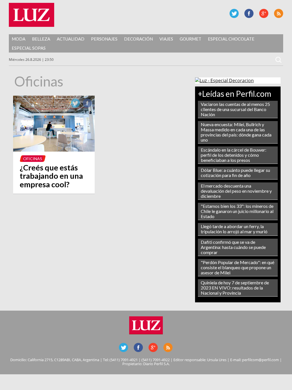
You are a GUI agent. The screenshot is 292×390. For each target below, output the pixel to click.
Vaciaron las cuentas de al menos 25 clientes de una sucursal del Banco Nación (235, 109)
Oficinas (32, 158)
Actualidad (70, 38)
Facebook (249, 13)
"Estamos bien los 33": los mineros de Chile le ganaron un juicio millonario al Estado (237, 211)
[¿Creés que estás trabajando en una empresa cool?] (53, 150)
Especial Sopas (29, 48)
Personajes (104, 38)
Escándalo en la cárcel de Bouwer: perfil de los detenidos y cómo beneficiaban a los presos (233, 155)
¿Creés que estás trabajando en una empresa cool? (51, 176)
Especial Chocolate (231, 38)
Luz (31, 15)
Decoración (138, 38)
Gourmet (190, 38)
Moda (18, 38)
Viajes (166, 38)
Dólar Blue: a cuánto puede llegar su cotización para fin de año (235, 172)
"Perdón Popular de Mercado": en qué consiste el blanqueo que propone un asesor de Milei (237, 267)
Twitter (234, 13)
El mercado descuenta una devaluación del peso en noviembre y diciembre (236, 191)
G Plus (263, 13)
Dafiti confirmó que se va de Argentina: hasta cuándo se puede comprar (233, 247)
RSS (278, 13)
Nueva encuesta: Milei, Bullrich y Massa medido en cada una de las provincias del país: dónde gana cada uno (236, 132)
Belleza (41, 38)
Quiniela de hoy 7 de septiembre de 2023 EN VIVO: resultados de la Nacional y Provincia (235, 287)
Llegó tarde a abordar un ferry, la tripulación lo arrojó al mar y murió (234, 229)
